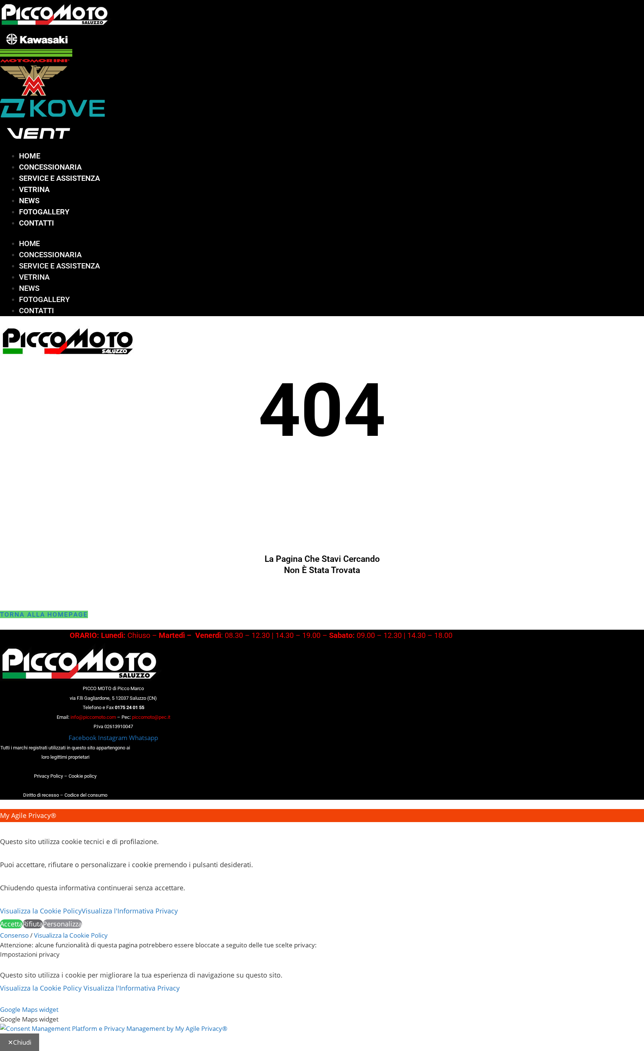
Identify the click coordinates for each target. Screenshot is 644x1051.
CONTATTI (36, 222)
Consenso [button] (14, 935)
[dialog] (322, 870)
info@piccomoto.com (93, 717)
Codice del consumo (85, 795)
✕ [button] (3, 828)
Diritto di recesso (41, 795)
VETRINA (34, 189)
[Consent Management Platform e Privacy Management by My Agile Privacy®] (113, 1028)
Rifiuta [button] (33, 923)
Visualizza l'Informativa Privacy (130, 910)
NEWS (29, 200)
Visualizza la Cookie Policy (41, 910)
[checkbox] (322, 1019)
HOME (29, 155)
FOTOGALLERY (44, 211)
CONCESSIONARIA (50, 167)
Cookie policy (83, 776)
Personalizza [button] (62, 923)
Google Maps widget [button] (29, 1009)
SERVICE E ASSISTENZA (59, 178)
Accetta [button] (11, 923)
